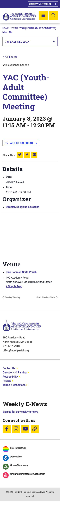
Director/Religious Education (22, 206)
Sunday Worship (12, 297)
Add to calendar (21, 143)
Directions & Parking (14, 372)
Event (14, 28)
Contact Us (9, 368)
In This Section (17, 41)
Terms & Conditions (14, 385)
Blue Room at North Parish (21, 272)
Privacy (7, 380)
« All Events (10, 56)
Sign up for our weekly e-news (20, 411)
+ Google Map (14, 286)
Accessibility (10, 376)
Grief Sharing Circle (46, 297)
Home (5, 28)
